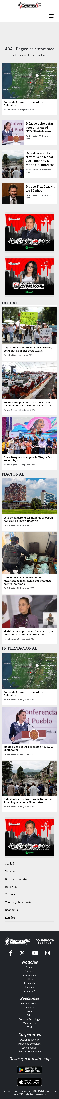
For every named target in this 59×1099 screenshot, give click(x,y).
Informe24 (29, 991)
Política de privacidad (29, 1043)
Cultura (10, 894)
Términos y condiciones (29, 1051)
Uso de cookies (30, 1047)
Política (29, 979)
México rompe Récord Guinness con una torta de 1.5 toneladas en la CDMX (28, 404)
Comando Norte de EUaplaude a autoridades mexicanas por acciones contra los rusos (27, 580)
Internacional (29, 975)
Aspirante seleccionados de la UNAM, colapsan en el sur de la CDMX (28, 349)
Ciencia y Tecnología (18, 902)
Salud (29, 1015)
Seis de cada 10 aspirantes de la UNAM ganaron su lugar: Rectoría (28, 519)
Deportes (11, 886)
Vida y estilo (29, 1023)
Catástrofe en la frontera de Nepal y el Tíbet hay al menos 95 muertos (28, 801)
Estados (10, 917)
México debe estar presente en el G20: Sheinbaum (40, 127)
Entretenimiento (16, 879)
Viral (29, 1027)
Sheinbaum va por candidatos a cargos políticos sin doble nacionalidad (29, 633)
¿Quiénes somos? (29, 1039)
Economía (11, 910)
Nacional (10, 871)
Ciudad (9, 863)
